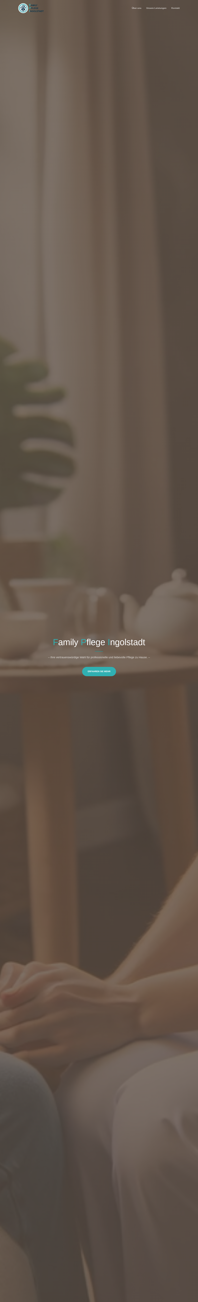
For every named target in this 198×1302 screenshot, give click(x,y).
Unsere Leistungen (156, 8)
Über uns (136, 8)
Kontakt (175, 8)
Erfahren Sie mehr (99, 671)
